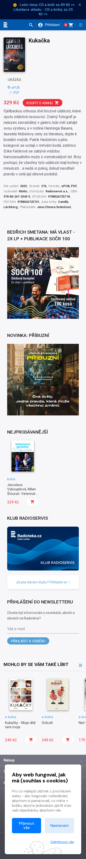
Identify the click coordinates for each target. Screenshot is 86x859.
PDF (16, 92)
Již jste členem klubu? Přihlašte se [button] (42, 582)
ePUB (15, 87)
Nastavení (59, 825)
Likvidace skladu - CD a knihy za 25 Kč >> (43, 11)
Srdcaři (47, 723)
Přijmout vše (26, 825)
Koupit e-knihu (40, 103)
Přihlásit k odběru (28, 641)
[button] (32, 25)
